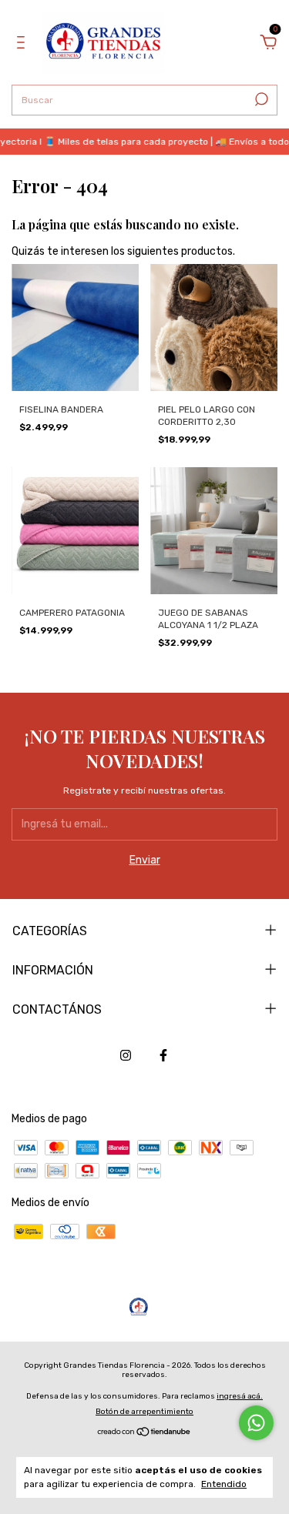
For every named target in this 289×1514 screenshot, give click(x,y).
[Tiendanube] (144, 1433)
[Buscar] (260, 99)
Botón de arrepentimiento (144, 1411)
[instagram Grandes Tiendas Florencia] (125, 1055)
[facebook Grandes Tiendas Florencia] (163, 1055)
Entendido (224, 1484)
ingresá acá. (240, 1396)
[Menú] (23, 44)
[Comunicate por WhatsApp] (256, 1422)
